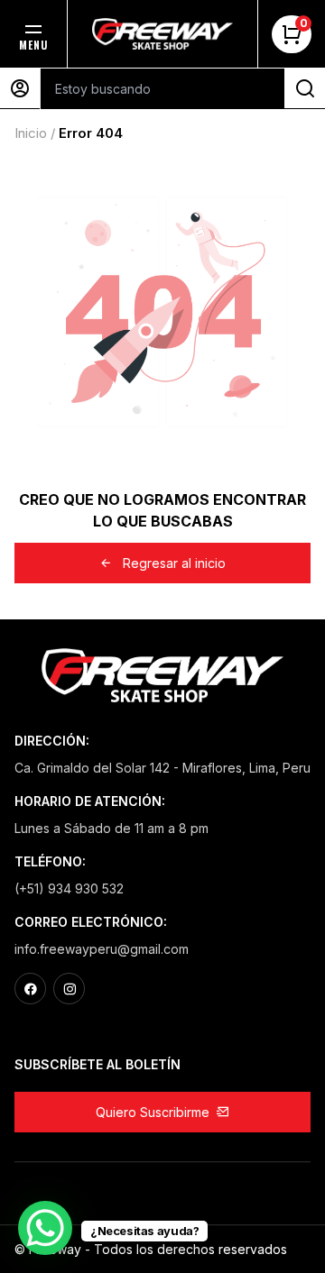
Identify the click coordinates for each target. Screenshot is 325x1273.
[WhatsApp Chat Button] (45, 1228)
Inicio (30, 133)
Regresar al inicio (174, 563)
